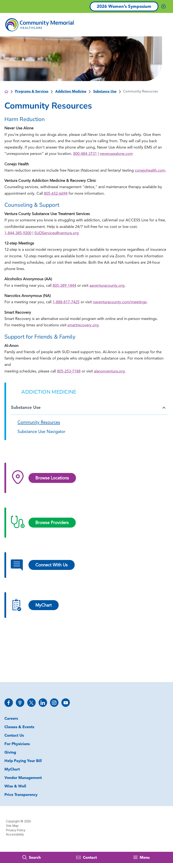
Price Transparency (21, 795)
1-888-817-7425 (66, 302)
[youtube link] (65, 702)
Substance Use (104, 91)
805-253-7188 (69, 371)
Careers (11, 719)
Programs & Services (31, 91)
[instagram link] (54, 702)
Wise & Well (15, 786)
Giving (10, 753)
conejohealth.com (150, 171)
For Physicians (17, 744)
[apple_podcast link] (20, 702)
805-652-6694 (56, 194)
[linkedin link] (43, 702)
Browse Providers (52, 523)
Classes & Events (19, 727)
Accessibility (15, 834)
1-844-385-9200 (17, 233)
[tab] (162, 407)
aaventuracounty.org (106, 286)
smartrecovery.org (83, 325)
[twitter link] (31, 702)
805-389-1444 (64, 286)
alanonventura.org (109, 371)
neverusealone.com (116, 154)
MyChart (12, 770)
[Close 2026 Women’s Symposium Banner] (163, 6)
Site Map (12, 826)
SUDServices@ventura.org (56, 233)
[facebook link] (8, 702)
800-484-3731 (85, 154)
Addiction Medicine (70, 91)
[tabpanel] (86, 427)
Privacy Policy (15, 830)
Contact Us (14, 736)
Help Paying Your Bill (23, 761)
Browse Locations (52, 478)
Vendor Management (23, 778)
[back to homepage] (6, 92)
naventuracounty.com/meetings (120, 302)
